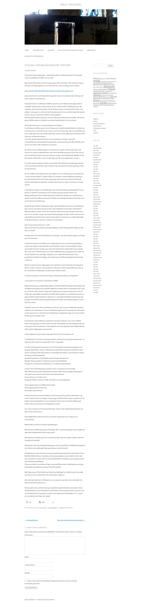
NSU (115, 97)
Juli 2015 (95, 206)
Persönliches (38, 50)
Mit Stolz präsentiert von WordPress (45, 599)
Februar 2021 (96, 173)
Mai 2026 (95, 145)
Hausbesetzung (108, 91)
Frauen (111, 88)
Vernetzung (95, 106)
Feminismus (103, 89)
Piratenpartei (105, 98)
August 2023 (96, 155)
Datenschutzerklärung (34, 56)
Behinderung (109, 83)
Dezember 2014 (97, 222)
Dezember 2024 (97, 152)
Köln (112, 95)
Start (27, 50)
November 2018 (97, 185)
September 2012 (97, 285)
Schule (103, 102)
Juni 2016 (95, 192)
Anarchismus (111, 78)
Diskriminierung (99, 87)
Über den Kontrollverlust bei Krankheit (71, 520)
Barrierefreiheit (100, 83)
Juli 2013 (95, 262)
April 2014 (95, 241)
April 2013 (95, 269)
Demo (94, 87)
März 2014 (95, 243)
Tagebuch (95, 133)
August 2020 (96, 176)
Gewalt (102, 91)
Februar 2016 (96, 197)
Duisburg (95, 89)
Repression (96, 103)
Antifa (96, 81)
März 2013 (95, 271)
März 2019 (95, 180)
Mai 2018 (95, 187)
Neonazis (102, 97)
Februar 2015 (96, 218)
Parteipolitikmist (31, 520)
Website (27, 573)
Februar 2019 (96, 183)
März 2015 (95, 215)
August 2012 (96, 287)
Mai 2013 (95, 266)
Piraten (99, 98)
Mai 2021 (95, 171)
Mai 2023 (95, 157)
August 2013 (96, 259)
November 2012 (97, 280)
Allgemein (62, 508)
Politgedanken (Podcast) (99, 128)
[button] (31, 502)
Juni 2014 (95, 236)
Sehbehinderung (111, 103)
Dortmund (109, 86)
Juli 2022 (95, 164)
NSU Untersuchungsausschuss (70, 50)
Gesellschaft (96, 91)
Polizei (96, 100)
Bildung (106, 85)
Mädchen (95, 97)
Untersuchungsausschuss (106, 105)
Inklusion (97, 95)
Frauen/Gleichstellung (99, 123)
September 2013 (97, 257)
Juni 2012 (95, 292)
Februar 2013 (96, 273)
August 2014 (96, 232)
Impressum (91, 50)
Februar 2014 (96, 245)
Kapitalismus (104, 95)
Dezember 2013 (97, 250)
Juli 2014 (95, 234)
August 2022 (96, 162)
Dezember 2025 (97, 148)
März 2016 (95, 194)
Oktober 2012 (96, 283)
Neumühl (108, 97)
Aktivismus (97, 78)
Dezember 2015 (97, 201)
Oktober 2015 (96, 204)
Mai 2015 (95, 211)
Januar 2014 (96, 248)
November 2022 (97, 159)
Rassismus (111, 101)
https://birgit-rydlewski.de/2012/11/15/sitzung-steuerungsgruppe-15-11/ (49, 91)
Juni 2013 (95, 264)
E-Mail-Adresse (30, 565)
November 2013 (97, 252)
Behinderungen (98, 85)
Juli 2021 (95, 166)
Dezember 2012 (97, 278)
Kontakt (51, 50)
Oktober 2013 (96, 255)
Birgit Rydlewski (71, 4)
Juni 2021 (95, 169)
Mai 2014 (95, 238)
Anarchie (104, 78)
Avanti (94, 83)
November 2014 (97, 225)
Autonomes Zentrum (111, 81)
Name (27, 557)
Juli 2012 (95, 290)
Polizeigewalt (104, 101)
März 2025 (95, 150)
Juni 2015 (95, 208)
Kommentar (29, 535)
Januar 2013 (96, 276)
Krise (108, 95)
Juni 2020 (95, 178)
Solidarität (96, 105)
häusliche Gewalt (100, 93)
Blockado (112, 84)
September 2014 (97, 229)
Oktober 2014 (96, 227)
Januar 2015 (96, 220)
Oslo (94, 98)
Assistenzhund (103, 81)
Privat (94, 130)
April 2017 (95, 190)
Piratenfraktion (97, 126)
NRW (112, 97)
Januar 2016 (96, 199)
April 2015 (95, 213)
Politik (112, 98)
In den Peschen (112, 93)
